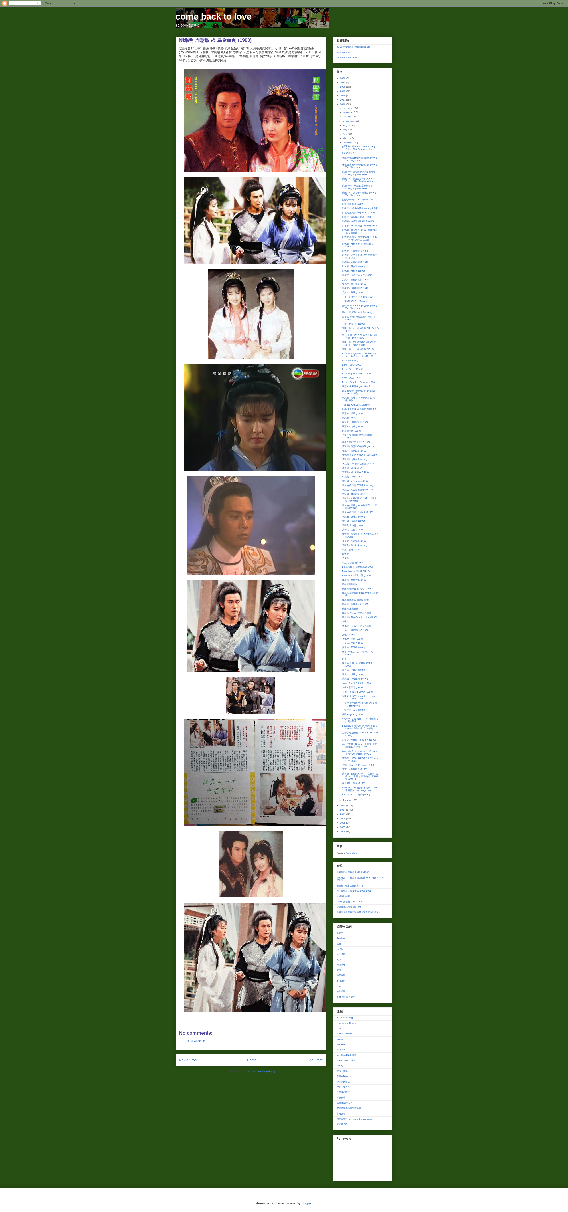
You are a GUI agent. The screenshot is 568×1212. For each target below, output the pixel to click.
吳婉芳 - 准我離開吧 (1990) (355, 288)
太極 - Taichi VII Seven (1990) (357, 692)
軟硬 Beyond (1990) (352, 714)
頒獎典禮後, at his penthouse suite (354, 1119)
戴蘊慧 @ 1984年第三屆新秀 (356, 613)
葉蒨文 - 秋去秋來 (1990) (354, 541)
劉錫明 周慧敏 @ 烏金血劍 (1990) (359, 409)
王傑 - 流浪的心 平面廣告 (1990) (358, 297)
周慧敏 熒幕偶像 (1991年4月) (356, 386)
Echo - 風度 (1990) (351, 377)
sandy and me (344, 52)
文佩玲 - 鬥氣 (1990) (352, 639)
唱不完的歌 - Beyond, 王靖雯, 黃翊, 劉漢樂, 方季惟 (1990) (360, 745)
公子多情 (341, 954)
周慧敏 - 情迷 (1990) (352, 426)
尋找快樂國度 (343, 1081)
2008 (343, 823)
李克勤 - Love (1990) (352, 476)
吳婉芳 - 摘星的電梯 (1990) (355, 279)
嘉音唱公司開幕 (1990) (353, 783)
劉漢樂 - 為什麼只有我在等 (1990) (359, 740)
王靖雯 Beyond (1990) (353, 710)
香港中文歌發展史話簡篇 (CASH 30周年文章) (359, 912)
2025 (343, 82)
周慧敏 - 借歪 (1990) (352, 413)
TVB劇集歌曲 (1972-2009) (350, 901)
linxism (340, 1039)
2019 (343, 91)
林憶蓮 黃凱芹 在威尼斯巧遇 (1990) (359, 455)
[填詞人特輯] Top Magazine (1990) (359, 199)
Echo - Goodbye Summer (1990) (358, 382)
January (347, 800)
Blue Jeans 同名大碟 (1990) (356, 575)
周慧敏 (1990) (349, 417)
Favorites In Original (347, 1023)
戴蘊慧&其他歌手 (350, 584)
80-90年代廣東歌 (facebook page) (354, 47)
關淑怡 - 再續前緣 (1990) (354, 494)
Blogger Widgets (352, 853)
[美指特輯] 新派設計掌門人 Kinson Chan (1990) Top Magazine (359, 179)
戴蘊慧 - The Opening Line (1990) (359, 617)
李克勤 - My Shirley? (352, 468)
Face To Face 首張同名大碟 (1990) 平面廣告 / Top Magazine (359, 789)
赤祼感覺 (341, 965)
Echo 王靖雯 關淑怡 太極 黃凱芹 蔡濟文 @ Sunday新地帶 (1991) (359, 354)
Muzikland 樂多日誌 (346, 1055)
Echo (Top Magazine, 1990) (356, 373)
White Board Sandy (347, 1060)
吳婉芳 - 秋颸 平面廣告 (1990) (357, 275)
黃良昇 (345, 558)
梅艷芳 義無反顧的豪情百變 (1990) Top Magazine (359, 159)
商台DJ (345, 658)
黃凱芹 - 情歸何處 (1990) (354, 459)
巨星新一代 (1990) (351, 431)
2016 (343, 104)
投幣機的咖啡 (343, 1092)
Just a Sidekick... (345, 1033)
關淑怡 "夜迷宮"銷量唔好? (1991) (358, 489)
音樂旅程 (341, 1113)
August (347, 125)
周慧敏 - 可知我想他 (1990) (355, 422)
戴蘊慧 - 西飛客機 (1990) (354, 580)
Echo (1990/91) (350, 360)
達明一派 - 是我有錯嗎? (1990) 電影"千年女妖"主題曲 (359, 343)
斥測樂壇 (341, 1097)
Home (251, 1060)
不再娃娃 (341, 981)
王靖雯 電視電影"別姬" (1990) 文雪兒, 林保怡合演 (359, 704)
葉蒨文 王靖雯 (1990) (352, 525)
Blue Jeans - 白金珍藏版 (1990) (358, 567)
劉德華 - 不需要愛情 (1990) (355, 251)
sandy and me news (347, 57)
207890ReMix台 (345, 1017)
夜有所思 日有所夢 (346, 997)
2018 (343, 95)
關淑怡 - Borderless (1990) (355, 481)
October (347, 116)
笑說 (339, 959)
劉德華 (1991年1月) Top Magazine (359, 225)
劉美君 (340, 933)
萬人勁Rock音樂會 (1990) (355, 678)
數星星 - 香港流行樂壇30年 (350, 885)
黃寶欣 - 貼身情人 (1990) (354, 769)
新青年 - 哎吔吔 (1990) (353, 670)
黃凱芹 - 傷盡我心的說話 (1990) (358, 446)
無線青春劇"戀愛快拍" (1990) (356, 442)
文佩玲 (345, 621)
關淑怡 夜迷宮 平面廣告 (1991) (357, 485)
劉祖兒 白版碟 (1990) (352, 204)
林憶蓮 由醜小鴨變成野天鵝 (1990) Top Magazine (359, 165)
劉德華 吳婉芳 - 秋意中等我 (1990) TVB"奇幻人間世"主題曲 (359, 238)
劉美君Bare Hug (345, 1076)
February (348, 142)
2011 (343, 814)
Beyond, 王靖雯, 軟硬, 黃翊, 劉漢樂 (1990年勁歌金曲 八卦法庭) (360, 727)
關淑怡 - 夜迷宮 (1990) (353, 516)
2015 (343, 805)
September (349, 121)
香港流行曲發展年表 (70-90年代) (353, 872)
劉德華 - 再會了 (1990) (353, 266)
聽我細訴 (341, 975)
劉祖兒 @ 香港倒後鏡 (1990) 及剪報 (360, 208)
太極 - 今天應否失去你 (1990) (356, 683)
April (345, 134)
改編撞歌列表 (343, 896)
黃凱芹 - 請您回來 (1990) (354, 451)
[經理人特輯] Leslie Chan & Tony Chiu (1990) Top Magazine (358, 147)
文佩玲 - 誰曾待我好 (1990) (355, 630)
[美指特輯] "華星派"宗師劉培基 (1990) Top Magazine (357, 187)
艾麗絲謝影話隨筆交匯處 (349, 1108)
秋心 (339, 986)
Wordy (340, 1065)
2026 (343, 78)
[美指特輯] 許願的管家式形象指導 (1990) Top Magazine (358, 173)
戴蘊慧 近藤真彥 (350, 608)
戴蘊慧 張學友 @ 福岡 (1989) (356, 588)
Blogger (306, 1203)
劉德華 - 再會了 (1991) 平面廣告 (358, 221)
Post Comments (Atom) (260, 1071)
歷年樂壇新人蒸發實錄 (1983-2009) (354, 891)
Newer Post (188, 1060)
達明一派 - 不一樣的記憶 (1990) (358, 349)
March (346, 138)
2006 (343, 831)
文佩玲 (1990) (349, 634)
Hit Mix (340, 949)
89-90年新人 (348, 153)
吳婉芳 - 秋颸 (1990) (352, 292)
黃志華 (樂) (342, 1124)
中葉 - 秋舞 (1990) (351, 549)
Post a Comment (195, 1040)
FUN (339, 1028)
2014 (343, 810)
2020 (343, 87)
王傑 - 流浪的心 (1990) (353, 324)
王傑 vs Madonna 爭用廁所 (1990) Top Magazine (359, 306)
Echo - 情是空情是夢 (352, 369)
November (348, 112)
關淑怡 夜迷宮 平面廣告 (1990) (357, 512)
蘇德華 (345, 554)
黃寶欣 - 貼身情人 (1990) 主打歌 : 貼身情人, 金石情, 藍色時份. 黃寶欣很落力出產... (360, 776)
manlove (341, 1049)
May (345, 129)
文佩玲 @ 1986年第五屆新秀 (356, 626)
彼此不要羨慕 (343, 1087)
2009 (343, 818)
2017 (343, 100)
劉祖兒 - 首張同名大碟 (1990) (356, 217)
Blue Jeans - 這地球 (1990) (356, 571)
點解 (339, 943)
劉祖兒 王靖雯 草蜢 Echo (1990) (358, 212)
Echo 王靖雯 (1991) (352, 365)
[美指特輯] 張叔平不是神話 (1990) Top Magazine (359, 193)
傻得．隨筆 (342, 1071)
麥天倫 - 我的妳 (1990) (353, 647)
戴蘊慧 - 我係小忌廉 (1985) (355, 604)
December (348, 108)
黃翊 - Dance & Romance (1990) (358, 765)
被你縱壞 (341, 991)
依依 (339, 970)
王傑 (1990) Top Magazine (355, 301)
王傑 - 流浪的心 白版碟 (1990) (357, 312)
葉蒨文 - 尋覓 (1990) (352, 529)
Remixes (341, 938)
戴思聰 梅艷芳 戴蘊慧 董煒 (355, 600)
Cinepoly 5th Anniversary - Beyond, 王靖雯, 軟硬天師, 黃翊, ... (360, 752)
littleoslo (341, 1044)
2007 (343, 827)
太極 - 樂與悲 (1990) (352, 687)
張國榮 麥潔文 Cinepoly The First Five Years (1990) (358, 697)
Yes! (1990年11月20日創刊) (356, 405)
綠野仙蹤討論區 (344, 1103)
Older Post (314, 1060)
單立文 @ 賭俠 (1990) (353, 562)
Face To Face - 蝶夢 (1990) (356, 794)
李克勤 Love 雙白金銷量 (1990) (358, 463)
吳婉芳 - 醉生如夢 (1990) (354, 284)
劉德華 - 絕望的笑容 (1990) (355, 262)
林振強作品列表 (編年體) (349, 907)
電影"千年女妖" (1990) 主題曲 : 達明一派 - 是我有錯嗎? (360, 336)
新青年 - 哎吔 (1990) (352, 674)
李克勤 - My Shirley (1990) (355, 472)
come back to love (214, 16)
